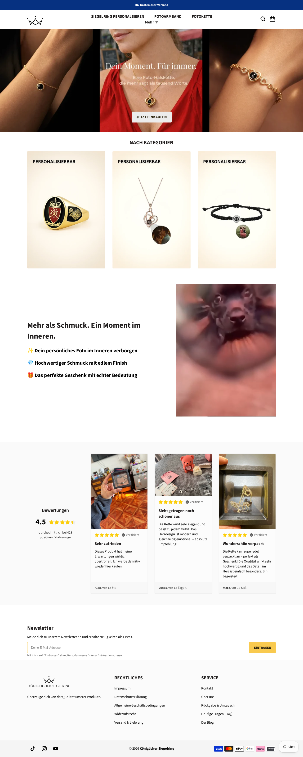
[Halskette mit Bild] (151, 209)
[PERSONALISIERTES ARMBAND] (237, 209)
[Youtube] (55, 748)
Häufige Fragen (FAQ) (216, 714)
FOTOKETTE (202, 16)
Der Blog (207, 722)
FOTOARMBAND (168, 16)
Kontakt (207, 688)
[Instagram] (44, 748)
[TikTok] (33, 748)
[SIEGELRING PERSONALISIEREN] (66, 209)
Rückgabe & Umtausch (218, 705)
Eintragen (262, 647)
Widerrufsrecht (125, 714)
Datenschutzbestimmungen (105, 655)
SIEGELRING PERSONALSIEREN (117, 16)
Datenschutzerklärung (130, 696)
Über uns (207, 696)
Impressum (122, 688)
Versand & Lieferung (128, 722)
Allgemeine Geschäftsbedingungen (139, 705)
